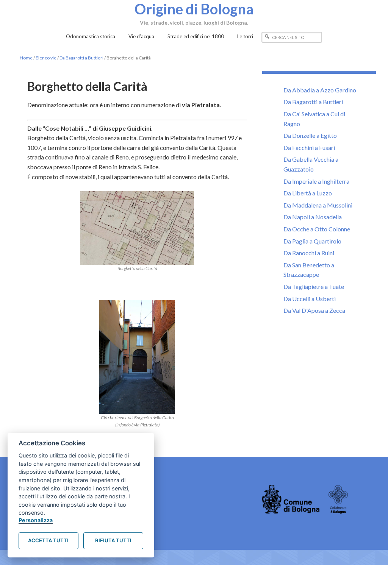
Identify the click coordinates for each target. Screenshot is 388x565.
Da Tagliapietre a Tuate (313, 286)
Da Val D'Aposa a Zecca (314, 310)
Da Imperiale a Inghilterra (316, 181)
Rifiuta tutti (113, 540)
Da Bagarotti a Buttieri (81, 58)
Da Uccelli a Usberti (309, 298)
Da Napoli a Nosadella (312, 216)
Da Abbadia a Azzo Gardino (319, 90)
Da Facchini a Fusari (309, 147)
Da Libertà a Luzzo (307, 193)
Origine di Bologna (194, 8)
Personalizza (36, 520)
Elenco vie (46, 58)
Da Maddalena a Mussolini (317, 205)
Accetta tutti (48, 540)
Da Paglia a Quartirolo (312, 241)
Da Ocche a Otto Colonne (316, 229)
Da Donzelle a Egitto (310, 135)
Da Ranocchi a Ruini (308, 252)
